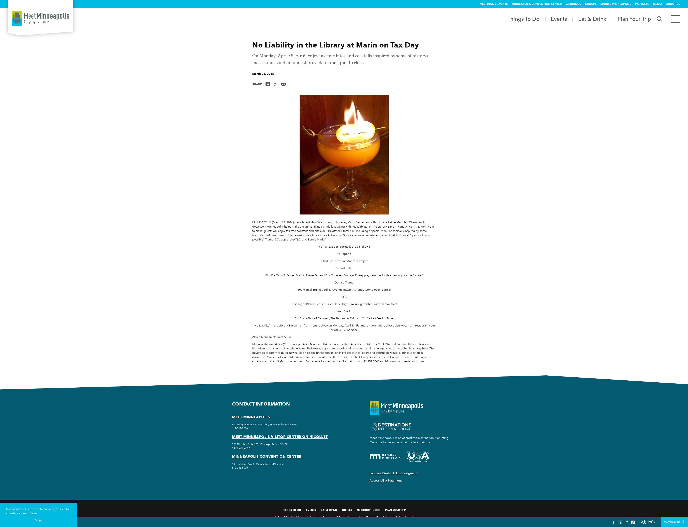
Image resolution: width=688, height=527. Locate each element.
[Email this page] (283, 84)
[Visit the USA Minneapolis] (418, 456)
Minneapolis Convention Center (537, 4)
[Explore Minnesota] (385, 456)
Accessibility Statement (386, 480)
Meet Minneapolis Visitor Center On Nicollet (280, 437)
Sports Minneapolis (615, 4)
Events (559, 19)
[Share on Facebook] (268, 84)
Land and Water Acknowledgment (393, 473)
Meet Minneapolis (251, 417)
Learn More (29, 513)
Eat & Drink (592, 19)
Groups (591, 4)
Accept (38, 520)
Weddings (573, 4)
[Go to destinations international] (390, 426)
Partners (642, 4)
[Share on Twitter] (275, 84)
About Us (673, 4)
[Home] (40, 18)
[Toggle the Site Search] (659, 19)
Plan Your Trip (634, 19)
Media (657, 4)
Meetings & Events (494, 4)
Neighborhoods (368, 510)
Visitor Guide (672, 522)
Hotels (347, 510)
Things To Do (523, 19)
